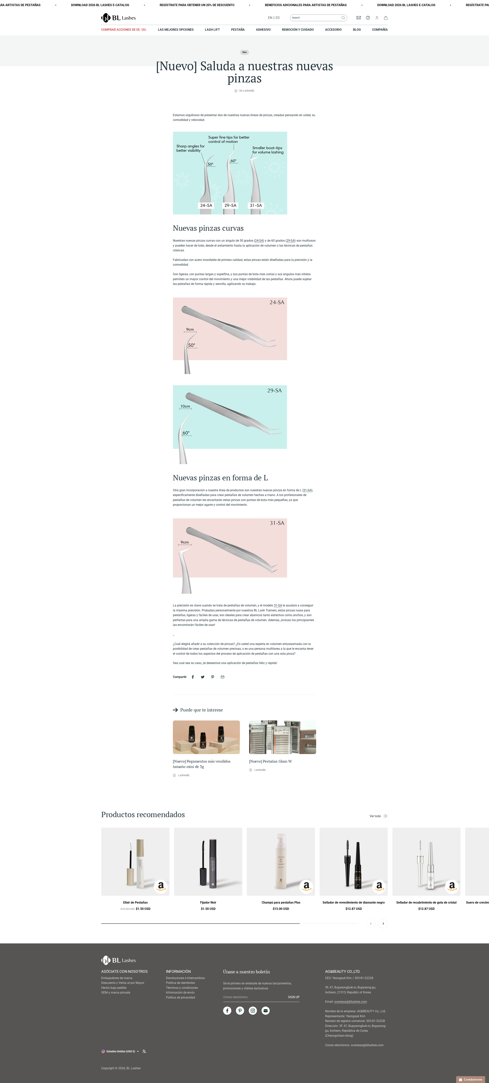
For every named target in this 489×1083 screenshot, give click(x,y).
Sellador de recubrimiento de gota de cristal (426, 902)
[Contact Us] (368, 17)
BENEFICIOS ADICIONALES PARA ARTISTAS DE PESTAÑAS (277, 5)
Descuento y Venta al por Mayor (122, 983)
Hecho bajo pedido (113, 988)
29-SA (291, 240)
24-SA (259, 240)
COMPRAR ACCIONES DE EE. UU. (124, 29)
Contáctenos (472, 1079)
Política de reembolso (180, 983)
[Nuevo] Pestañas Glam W (270, 761)
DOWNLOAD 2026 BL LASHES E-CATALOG (71, 5)
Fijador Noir (208, 902)
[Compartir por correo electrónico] (222, 677)
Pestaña (238, 29)
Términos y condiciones (182, 988)
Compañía (380, 29)
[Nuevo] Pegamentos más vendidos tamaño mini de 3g (202, 764)
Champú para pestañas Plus (281, 902)
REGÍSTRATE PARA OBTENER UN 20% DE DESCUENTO (168, 5)
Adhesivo (263, 29)
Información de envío (180, 992)
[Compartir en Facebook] (193, 677)
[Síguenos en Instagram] (252, 1010)
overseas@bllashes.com (350, 1001)
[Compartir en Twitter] (202, 677)
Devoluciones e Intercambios (185, 978)
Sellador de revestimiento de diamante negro (354, 902)
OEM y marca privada (115, 992)
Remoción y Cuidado (298, 29)
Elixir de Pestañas (135, 902)
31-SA (307, 490)
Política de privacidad (180, 997)
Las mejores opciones (176, 29)
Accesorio (333, 29)
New (244, 52)
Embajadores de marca (116, 978)
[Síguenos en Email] (265, 1010)
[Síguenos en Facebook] (227, 1010)
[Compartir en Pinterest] (212, 677)
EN (270, 18)
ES (278, 18)
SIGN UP (294, 997)
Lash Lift (212, 29)
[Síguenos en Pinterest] (240, 1010)
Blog (357, 29)
